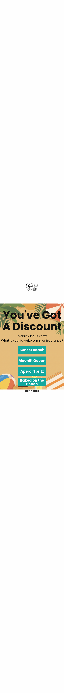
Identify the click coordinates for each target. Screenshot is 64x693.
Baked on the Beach (32, 382)
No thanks (32, 391)
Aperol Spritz (32, 371)
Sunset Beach (32, 349)
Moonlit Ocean (32, 360)
